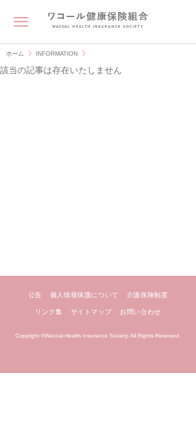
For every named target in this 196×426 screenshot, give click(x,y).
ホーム (15, 53)
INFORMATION (57, 53)
